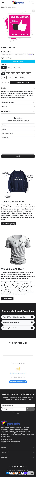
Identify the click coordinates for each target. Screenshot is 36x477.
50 (3, 74)
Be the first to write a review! (18, 381)
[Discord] (23, 466)
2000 (3, 77)
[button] (4, 2)
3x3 (9, 67)
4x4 (14, 67)
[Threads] (26, 466)
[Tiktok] (18, 466)
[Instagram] (15, 466)
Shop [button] (3, 447)
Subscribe (30, 409)
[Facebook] (9, 466)
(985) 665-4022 (7, 439)
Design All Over (7, 298)
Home (3, 7)
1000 (28, 74)
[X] (12, 466)
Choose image (18, 61)
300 (18, 74)
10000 (22, 77)
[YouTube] (20, 466)
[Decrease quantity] (2, 82)
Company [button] (4, 457)
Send (18, 156)
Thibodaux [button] (5, 452)
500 (23, 74)
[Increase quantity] (8, 82)
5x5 (19, 67)
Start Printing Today (9, 224)
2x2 (3, 67)
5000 (15, 77)
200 (13, 74)
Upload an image (6, 58)
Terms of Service (24, 411)
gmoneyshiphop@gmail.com (11, 441)
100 (8, 74)
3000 (9, 77)
